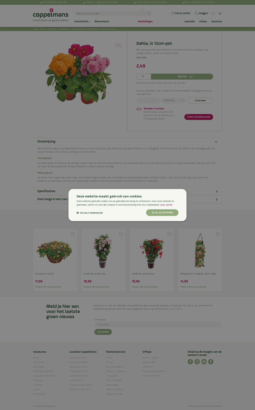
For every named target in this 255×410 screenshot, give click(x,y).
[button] (90, 212)
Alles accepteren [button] (162, 212)
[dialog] (127, 205)
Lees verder (166, 204)
